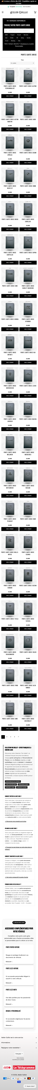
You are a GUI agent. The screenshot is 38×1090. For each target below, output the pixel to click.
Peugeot (12, 34)
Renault (19, 34)
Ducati (6, 40)
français (18, 1054)
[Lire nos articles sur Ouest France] (7, 1067)
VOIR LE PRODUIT (10, 96)
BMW (6, 34)
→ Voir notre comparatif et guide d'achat (16, 877)
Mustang (13, 40)
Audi (6, 37)
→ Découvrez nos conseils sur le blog (15, 821)
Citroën (12, 37)
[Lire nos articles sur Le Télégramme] (24, 1067)
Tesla (19, 40)
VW (17, 37)
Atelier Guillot (22, 1075)
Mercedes (26, 34)
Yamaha (28, 37)
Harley (22, 37)
